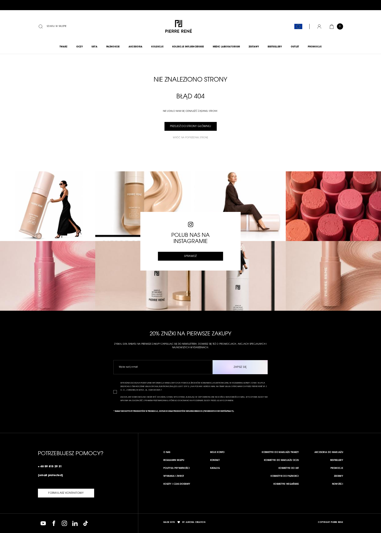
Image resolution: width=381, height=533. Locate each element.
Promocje (337, 468)
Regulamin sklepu (173, 460)
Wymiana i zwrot (173, 476)
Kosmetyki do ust (288, 468)
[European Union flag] (298, 26)
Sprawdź (190, 256)
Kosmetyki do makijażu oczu (281, 460)
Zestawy (338, 476)
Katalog (215, 468)
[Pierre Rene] (178, 26)
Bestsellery (336, 460)
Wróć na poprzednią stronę (190, 138)
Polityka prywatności (176, 468)
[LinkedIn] (75, 523)
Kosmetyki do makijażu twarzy (280, 452)
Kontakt (215, 460)
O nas (166, 452)
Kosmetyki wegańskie (286, 484)
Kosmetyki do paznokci (285, 476)
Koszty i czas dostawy (176, 484)
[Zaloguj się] (319, 26)
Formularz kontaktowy (66, 493)
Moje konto (217, 452)
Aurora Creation (195, 522)
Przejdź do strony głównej (190, 126)
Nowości (337, 484)
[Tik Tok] (85, 523)
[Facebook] (53, 523)
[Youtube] (43, 523)
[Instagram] (64, 523)
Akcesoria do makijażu (328, 452)
